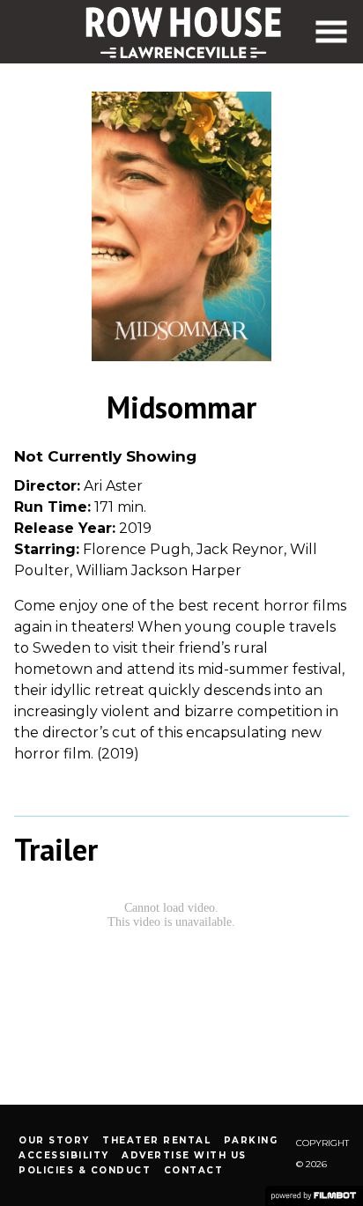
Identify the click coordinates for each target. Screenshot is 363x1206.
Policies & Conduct (85, 1170)
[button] (331, 31)
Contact (194, 1170)
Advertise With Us (184, 1155)
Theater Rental (156, 1140)
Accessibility (64, 1155)
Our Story (54, 1140)
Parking (251, 1140)
